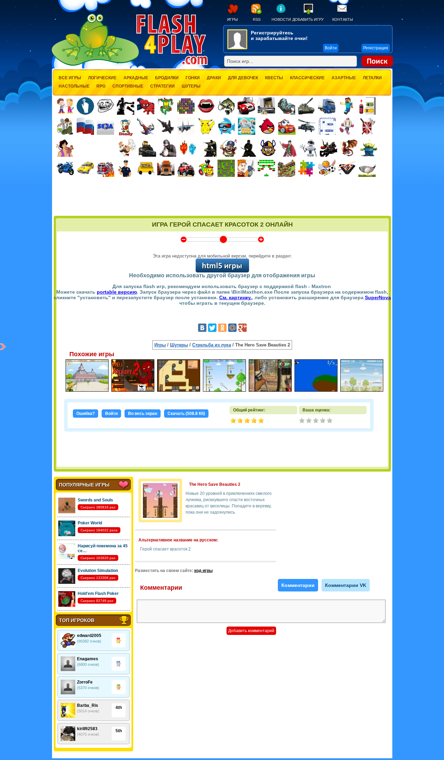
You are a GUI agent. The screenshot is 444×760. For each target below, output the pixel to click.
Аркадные (135, 77)
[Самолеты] (186, 126)
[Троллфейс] (105, 106)
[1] (302, 421)
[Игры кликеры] (85, 106)
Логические (102, 77)
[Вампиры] (206, 106)
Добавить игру (308, 19)
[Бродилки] (226, 168)
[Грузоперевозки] (266, 106)
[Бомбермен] (347, 126)
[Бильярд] (347, 168)
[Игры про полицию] (125, 168)
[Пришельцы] (368, 148)
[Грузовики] (326, 106)
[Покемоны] (206, 126)
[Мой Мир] (232, 328)
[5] (330, 421)
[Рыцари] (328, 148)
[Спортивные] (326, 168)
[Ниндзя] (248, 148)
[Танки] (306, 106)
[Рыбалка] (226, 106)
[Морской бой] (327, 126)
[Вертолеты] (307, 126)
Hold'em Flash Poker (98, 593)
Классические (307, 77)
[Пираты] (228, 148)
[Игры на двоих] (65, 106)
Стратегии (162, 86)
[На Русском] (85, 126)
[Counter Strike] (207, 148)
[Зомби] (286, 106)
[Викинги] (268, 148)
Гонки (193, 77)
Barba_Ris (87, 705)
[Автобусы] (145, 168)
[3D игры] (226, 126)
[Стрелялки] (147, 148)
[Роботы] (308, 148)
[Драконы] (348, 148)
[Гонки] (246, 106)
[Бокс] (125, 106)
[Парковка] (367, 106)
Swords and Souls (95, 500)
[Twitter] (212, 328)
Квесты (274, 77)
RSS (257, 19)
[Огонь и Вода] (187, 148)
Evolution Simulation (98, 570)
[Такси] (85, 168)
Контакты (342, 19)
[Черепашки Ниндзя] (165, 106)
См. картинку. (235, 297)
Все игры (70, 77)
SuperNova (378, 297)
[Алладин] (65, 148)
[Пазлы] (306, 168)
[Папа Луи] (127, 148)
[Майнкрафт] (347, 106)
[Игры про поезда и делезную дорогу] (206, 168)
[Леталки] (165, 126)
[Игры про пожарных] (105, 168)
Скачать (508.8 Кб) (186, 413)
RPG (100, 86)
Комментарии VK (345, 585)
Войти (111, 413)
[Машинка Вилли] (287, 126)
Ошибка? (85, 413)
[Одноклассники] (222, 328)
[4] (323, 421)
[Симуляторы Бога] (246, 126)
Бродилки (167, 77)
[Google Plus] (242, 328)
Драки (214, 77)
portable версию (117, 292)
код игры (203, 570)
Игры (232, 19)
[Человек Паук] (145, 106)
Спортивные (127, 86)
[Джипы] (186, 168)
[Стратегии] (367, 126)
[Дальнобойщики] (165, 168)
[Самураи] (288, 148)
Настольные (74, 86)
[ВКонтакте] (202, 328)
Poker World (90, 523)
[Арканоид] (266, 168)
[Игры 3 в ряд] (186, 106)
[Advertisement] (222, 197)
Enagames (87, 658)
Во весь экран (142, 413)
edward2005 (89, 635)
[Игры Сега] (105, 127)
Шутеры (191, 86)
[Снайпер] (167, 148)
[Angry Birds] (266, 126)
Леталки (372, 77)
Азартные (344, 77)
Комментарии (298, 585)
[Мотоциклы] (65, 168)
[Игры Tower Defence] (286, 168)
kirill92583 (87, 728)
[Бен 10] (65, 126)
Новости (281, 19)
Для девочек (243, 77)
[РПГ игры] (246, 168)
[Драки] (145, 126)
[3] (316, 421)
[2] (309, 421)
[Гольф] (367, 168)
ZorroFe (85, 682)
